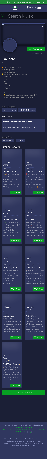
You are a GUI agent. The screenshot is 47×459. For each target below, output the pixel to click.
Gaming (9, 110)
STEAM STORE (9, 171)
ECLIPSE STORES (34, 171)
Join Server (38, 49)
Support (34, 432)
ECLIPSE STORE (33, 267)
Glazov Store (8, 316)
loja (20, 140)
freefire (8, 140)
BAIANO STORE (10, 267)
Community (27, 110)
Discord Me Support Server (23, 427)
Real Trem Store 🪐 (11, 364)
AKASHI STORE (10, 219)
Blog (29, 432)
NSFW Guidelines (21, 432)
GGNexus (30, 219)
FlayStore (8, 59)
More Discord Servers (23, 392)
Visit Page (15, 192)
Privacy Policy (32, 430)
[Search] (3, 15)
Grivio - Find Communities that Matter (15, 430)
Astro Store (31, 316)
